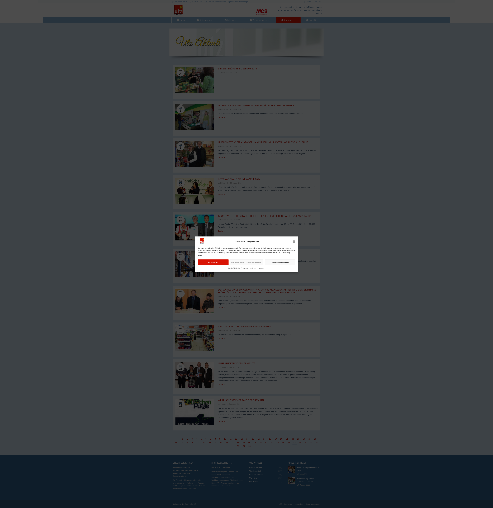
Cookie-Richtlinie (234, 268)
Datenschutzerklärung (248, 268)
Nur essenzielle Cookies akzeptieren (246, 262)
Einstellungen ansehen (280, 262)
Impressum (261, 268)
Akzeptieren (213, 262)
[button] (294, 241)
